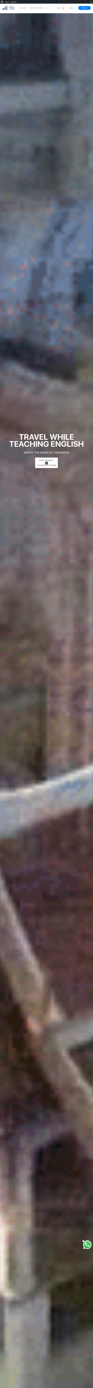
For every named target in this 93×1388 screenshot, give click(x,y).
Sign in (72, 8)
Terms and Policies (36, 8)
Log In (7, 2)
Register (14, 2)
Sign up (85, 8)
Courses (22, 8)
